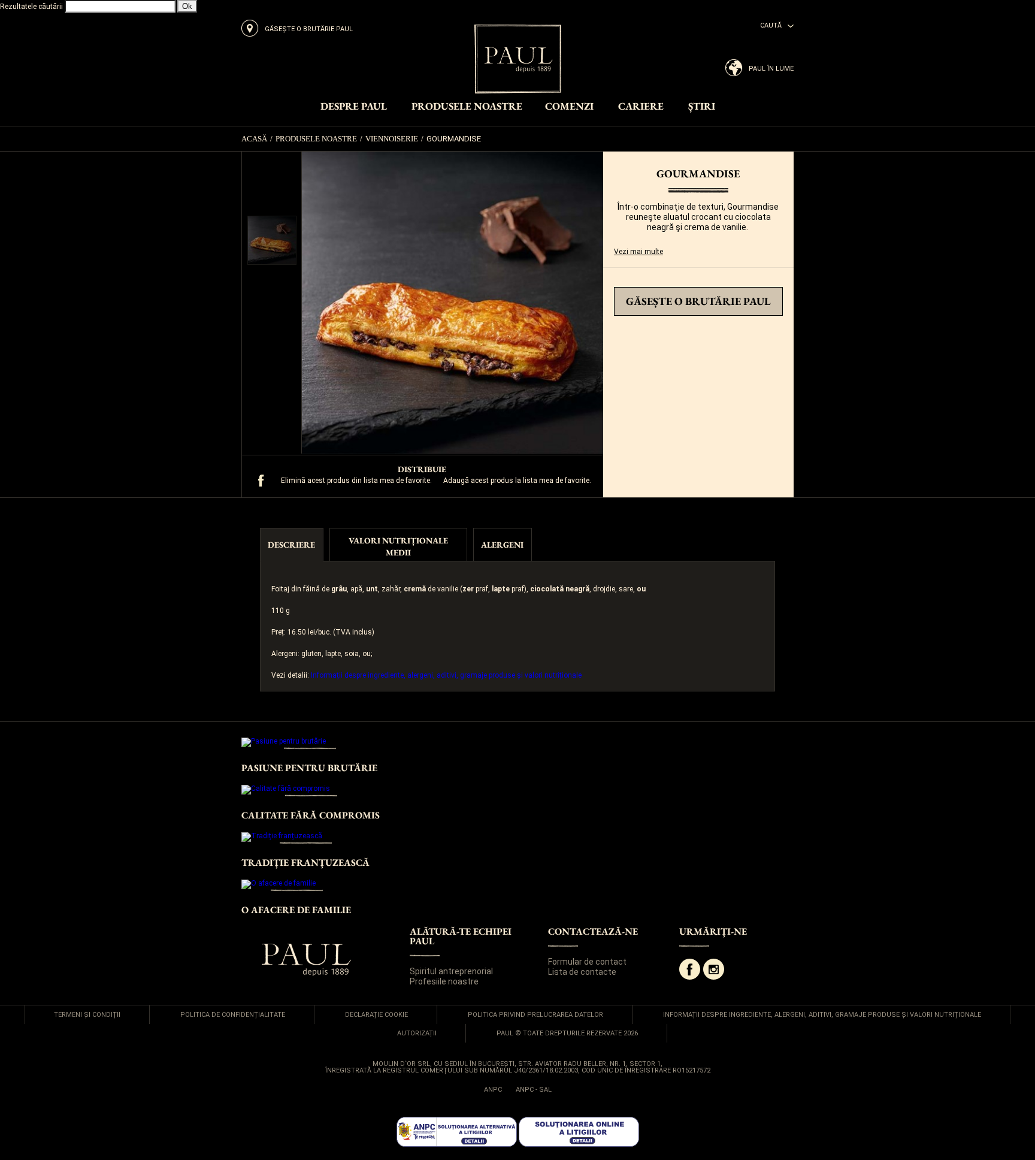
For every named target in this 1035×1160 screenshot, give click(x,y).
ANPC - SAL (534, 1089)
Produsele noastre (466, 107)
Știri (701, 107)
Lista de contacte (582, 972)
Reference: (631, 283)
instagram (713, 969)
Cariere (641, 107)
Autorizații (417, 1033)
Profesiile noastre (444, 981)
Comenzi (569, 107)
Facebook (689, 969)
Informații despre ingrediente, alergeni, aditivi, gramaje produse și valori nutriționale (446, 675)
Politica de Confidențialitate (232, 1014)
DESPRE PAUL (353, 107)
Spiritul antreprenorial (451, 971)
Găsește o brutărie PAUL (698, 301)
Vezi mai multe (638, 251)
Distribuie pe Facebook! (261, 480)
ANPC (493, 1089)
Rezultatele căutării (31, 6)
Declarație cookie (376, 1014)
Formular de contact (587, 961)
